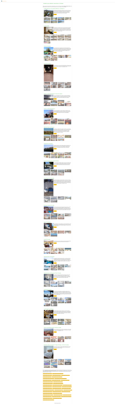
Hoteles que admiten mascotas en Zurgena (57, 393)
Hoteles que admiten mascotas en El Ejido (47, 375)
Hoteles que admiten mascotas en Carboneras (47, 383)
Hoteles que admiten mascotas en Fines (47, 396)
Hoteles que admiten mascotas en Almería (47, 373)
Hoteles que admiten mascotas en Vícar (65, 375)
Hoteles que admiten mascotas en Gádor (66, 391)
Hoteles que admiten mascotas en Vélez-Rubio (58, 383)
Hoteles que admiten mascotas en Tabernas (66, 388)
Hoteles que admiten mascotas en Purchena (47, 398)
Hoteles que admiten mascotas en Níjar (56, 375)
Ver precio (55, 14)
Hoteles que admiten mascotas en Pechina (47, 388)
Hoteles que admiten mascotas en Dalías (57, 388)
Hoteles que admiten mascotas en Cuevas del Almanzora (60, 378)
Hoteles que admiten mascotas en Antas (57, 391)
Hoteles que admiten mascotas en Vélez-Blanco (66, 396)
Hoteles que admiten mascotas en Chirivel (57, 398)
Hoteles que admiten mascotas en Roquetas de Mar (58, 373)
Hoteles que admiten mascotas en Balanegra (47, 393)
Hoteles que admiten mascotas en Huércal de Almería (48, 378)
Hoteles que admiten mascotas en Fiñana (56, 396)
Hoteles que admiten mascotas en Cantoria (47, 391)
